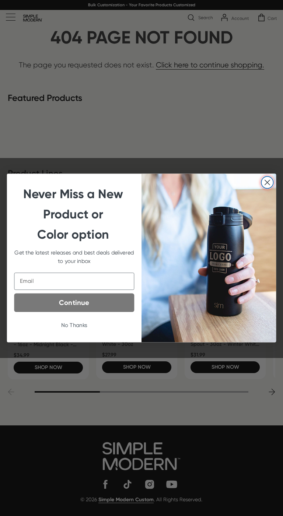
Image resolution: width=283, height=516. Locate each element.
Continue (74, 303)
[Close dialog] (267, 182)
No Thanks (74, 325)
